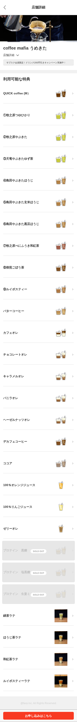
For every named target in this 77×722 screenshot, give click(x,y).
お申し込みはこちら (38, 715)
